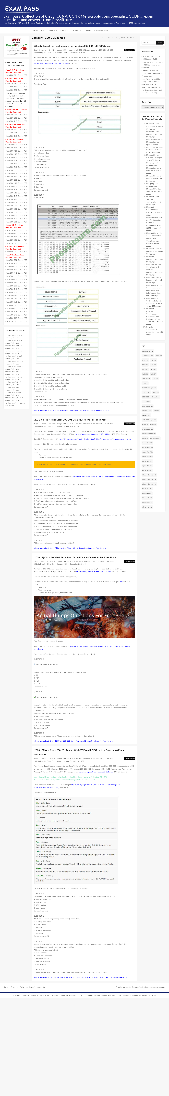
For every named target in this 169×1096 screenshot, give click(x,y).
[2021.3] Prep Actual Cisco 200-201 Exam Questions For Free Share (70, 419)
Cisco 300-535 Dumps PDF (16, 173)
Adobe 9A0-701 (147, 452)
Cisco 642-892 (147, 507)
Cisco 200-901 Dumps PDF (16, 130)
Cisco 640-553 (147, 488)
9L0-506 (145, 374)
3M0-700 (145, 360)
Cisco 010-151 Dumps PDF (16, 84)
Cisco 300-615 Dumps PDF (16, 180)
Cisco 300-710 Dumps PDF (16, 193)
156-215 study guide (149, 388)
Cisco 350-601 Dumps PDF (16, 237)
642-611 (145, 424)
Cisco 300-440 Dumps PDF (16, 164)
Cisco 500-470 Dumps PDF (16, 279)
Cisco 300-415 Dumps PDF (16, 148)
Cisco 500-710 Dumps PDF (16, 289)
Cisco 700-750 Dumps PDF (16, 296)
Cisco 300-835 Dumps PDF (16, 222)
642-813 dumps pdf (149, 433)
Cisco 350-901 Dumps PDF (16, 133)
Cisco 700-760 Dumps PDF (16, 299)
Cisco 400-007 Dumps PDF (16, 252)
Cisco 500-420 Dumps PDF (16, 270)
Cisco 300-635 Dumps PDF (16, 190)
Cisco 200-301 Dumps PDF (16, 75)
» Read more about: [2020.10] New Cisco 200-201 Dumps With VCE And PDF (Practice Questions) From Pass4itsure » (81, 977)
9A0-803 (145, 369)
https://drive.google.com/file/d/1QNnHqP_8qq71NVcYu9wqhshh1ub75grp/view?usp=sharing (94, 439)
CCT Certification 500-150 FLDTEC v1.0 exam (15, 98)
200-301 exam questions (150, 397)
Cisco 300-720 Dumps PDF (16, 199)
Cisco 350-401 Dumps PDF (16, 230)
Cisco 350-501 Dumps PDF (16, 234)
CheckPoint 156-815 (149, 484)
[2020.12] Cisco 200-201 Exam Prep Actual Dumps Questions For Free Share (75, 557)
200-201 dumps (55, 50)
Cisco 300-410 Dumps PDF (16, 144)
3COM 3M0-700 (147, 355)
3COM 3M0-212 (147, 351)
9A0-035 (154, 360)
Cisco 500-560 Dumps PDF (16, 286)
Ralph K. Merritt (40, 50)
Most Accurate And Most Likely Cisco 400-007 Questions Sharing (151, 81)
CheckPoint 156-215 (149, 479)
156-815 (156, 392)
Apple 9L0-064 (147, 461)
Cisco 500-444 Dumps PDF (16, 276)
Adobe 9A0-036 (147, 447)
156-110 (155, 378)
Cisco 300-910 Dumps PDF (16, 136)
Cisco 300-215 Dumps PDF (16, 121)
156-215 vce (146, 392)
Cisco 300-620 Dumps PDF (16, 183)
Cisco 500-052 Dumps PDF (16, 260)
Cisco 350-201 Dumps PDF (16, 118)
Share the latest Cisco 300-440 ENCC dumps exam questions (152, 64)
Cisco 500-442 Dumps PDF (16, 273)
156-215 (145, 383)
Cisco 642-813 (147, 502)
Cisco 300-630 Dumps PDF (16, 186)
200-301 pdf (146, 401)
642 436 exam (147, 410)
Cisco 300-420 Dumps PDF (16, 151)
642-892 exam (155, 438)
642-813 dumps (147, 429)
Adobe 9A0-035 (147, 443)
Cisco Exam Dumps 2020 (57, 53)
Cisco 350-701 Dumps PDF (16, 240)
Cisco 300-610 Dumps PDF (16, 177)
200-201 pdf (104, 50)
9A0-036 (145, 365)
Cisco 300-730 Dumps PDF (16, 206)
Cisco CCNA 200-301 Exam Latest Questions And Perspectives (153, 73)
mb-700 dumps (152, 296)
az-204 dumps (154, 152)
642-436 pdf (146, 415)
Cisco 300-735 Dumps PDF (16, 209)
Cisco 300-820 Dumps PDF (16, 219)
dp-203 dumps (152, 145)
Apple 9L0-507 (147, 470)
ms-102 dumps (155, 306)
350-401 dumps (147, 406)
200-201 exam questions (89, 50)
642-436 (157, 410)
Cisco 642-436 (147, 493)
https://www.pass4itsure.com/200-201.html (51, 63)
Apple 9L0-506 (147, 466)
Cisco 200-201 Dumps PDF (16, 115)
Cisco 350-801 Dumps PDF (16, 243)
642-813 (153, 424)
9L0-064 (153, 369)
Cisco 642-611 (147, 498)
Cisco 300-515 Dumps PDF (16, 170)
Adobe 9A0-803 (147, 456)
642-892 (145, 438)
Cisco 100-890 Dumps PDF (16, 90)
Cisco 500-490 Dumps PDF (16, 283)
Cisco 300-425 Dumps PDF (16, 154)
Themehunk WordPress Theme (144, 996)
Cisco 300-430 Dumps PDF (16, 157)
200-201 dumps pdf (70, 50)
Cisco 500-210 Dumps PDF (16, 263)
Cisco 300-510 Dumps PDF (16, 167)
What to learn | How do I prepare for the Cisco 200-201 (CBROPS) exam (72, 46)
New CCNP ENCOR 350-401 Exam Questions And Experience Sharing (152, 90)
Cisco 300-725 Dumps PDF (16, 203)
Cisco (121, 582)
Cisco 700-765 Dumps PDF (16, 302)
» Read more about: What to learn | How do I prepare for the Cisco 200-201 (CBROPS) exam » (71, 410)
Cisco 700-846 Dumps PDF (16, 315)
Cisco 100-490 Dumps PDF (16, 87)
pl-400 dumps (154, 160)
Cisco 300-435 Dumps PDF (16, 161)
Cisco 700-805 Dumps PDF (16, 305)
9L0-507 (153, 374)
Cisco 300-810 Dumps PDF (16, 212)
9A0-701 (153, 365)
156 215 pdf (146, 378)
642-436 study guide (149, 420)
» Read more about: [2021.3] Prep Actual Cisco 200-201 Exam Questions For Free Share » (70, 548)
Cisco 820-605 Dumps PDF (16, 321)
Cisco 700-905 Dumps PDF (16, 318)
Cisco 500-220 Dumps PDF (16, 266)
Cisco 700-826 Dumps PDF (16, 312)
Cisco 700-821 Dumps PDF (16, 308)
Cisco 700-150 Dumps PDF (16, 292)
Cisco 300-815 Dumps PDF (16, 215)
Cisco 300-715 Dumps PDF (16, 196)
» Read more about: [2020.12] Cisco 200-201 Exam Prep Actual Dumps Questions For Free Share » (73, 741)
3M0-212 (159, 355)
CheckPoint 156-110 (149, 475)
